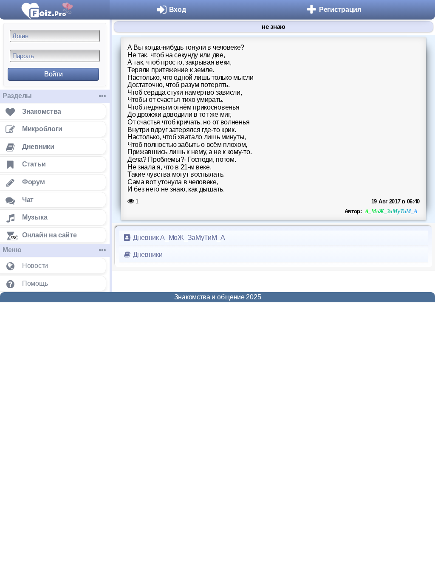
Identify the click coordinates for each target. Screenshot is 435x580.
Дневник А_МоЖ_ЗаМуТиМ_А (178, 237)
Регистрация (340, 9)
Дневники (146, 254)
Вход (177, 9)
